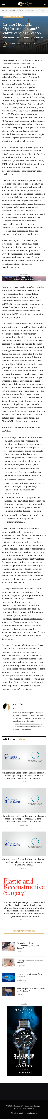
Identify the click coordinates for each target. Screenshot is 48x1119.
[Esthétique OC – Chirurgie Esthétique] (25, 4)
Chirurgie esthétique (16, 10)
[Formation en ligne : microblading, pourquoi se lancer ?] (8, 946)
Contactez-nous (33, 1113)
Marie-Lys (15, 43)
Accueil (4, 10)
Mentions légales (17, 1113)
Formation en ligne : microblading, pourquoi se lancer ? (28, 945)
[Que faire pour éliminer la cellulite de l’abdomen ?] (8, 991)
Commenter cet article (23, 931)
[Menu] (3, 3)
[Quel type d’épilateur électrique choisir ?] (8, 963)
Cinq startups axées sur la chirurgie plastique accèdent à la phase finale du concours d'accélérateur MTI (24, 862)
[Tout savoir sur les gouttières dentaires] (8, 977)
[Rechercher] (44, 3)
